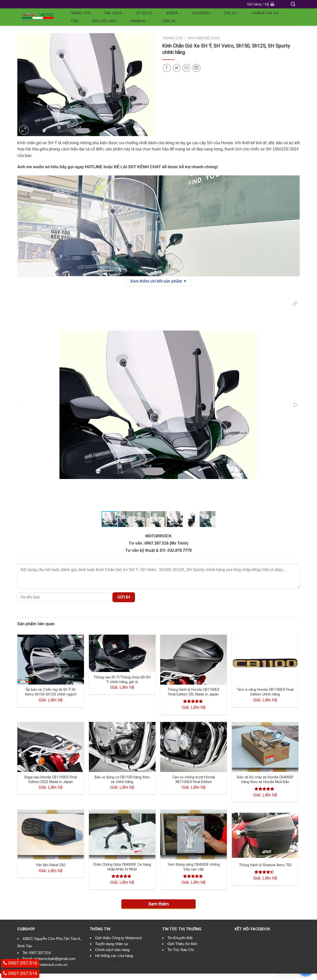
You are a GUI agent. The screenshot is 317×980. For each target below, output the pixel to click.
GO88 (116, 962)
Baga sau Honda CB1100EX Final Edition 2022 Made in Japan (51, 779)
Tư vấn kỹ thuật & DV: (146, 550)
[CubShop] (37, 17)
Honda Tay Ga (265, 13)
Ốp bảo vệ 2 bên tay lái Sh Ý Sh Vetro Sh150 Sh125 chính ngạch (51, 692)
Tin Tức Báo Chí (180, 950)
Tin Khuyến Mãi (179, 938)
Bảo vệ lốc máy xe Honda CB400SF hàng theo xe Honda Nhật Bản (265, 779)
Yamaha (137, 21)
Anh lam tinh (100, 962)
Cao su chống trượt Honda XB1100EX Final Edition (193, 779)
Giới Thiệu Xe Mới (182, 944)
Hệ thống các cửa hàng (114, 956)
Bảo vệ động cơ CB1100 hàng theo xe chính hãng (122, 779)
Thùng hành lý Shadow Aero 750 (265, 865)
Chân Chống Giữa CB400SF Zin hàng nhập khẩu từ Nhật (122, 866)
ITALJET (231, 13)
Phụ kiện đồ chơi (204, 38)
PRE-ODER (113, 13)
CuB (74, 21)
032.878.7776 (179, 550)
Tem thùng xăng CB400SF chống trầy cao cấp (193, 866)
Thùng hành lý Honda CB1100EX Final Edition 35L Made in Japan (193, 692)
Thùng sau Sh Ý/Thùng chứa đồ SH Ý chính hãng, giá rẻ (122, 679)
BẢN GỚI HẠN (103, 21)
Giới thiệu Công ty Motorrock (118, 938)
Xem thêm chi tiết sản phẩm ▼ (158, 281)
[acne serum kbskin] (86, 84)
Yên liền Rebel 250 (50, 865)
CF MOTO (144, 13)
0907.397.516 (40, 953)
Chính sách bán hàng (112, 950)
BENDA (172, 13)
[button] (295, 304)
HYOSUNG (201, 13)
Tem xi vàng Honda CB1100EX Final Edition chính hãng (265, 692)
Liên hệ (169, 21)
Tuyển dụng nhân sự (111, 944)
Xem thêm (158, 904)
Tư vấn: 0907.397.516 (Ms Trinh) (158, 543)
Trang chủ (80, 13)
